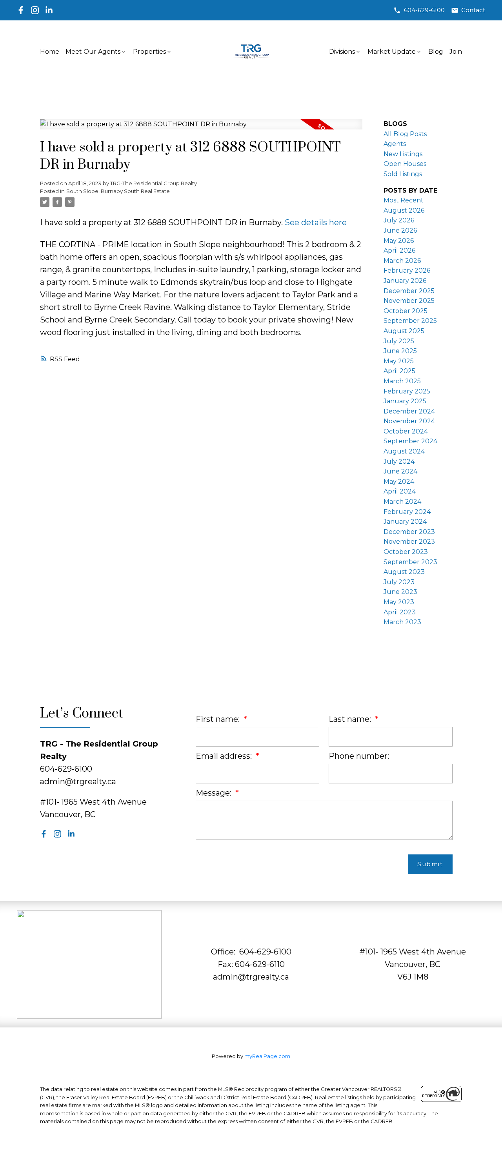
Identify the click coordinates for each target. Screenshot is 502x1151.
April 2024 (400, 491)
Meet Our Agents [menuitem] (92, 51)
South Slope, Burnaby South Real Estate (118, 191)
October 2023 (406, 551)
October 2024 (406, 431)
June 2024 (400, 471)
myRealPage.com (267, 1056)
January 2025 (405, 401)
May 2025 (399, 361)
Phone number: (359, 756)
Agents (395, 144)
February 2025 (407, 391)
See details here (316, 222)
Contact (473, 10)
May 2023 (399, 602)
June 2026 (400, 230)
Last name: (351, 719)
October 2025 (405, 311)
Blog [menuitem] (435, 51)
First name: (219, 719)
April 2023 (400, 612)
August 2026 (404, 210)
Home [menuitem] (49, 51)
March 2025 (402, 381)
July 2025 (399, 341)
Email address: (225, 756)
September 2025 (410, 320)
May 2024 (399, 481)
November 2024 (409, 421)
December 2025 (409, 291)
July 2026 (399, 220)
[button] (418, 10)
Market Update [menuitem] (391, 51)
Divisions (342, 51)
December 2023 (409, 531)
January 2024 (405, 521)
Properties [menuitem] (149, 51)
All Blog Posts (405, 134)
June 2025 (400, 351)
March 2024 (402, 501)
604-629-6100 (424, 10)
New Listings (403, 154)
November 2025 (409, 300)
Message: (214, 793)
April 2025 (399, 371)
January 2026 (405, 280)
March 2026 (402, 260)
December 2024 (409, 411)
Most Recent (404, 200)
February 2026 (407, 270)
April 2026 (399, 250)
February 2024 (407, 511)
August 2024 (404, 451)
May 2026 (399, 240)
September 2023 (410, 562)
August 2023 (404, 572)
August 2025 (404, 331)
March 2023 (402, 622)
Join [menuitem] (455, 51)
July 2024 (399, 461)
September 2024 (410, 441)
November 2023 (409, 541)
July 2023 (399, 582)
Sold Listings (403, 174)
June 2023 (400, 592)
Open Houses (405, 164)
